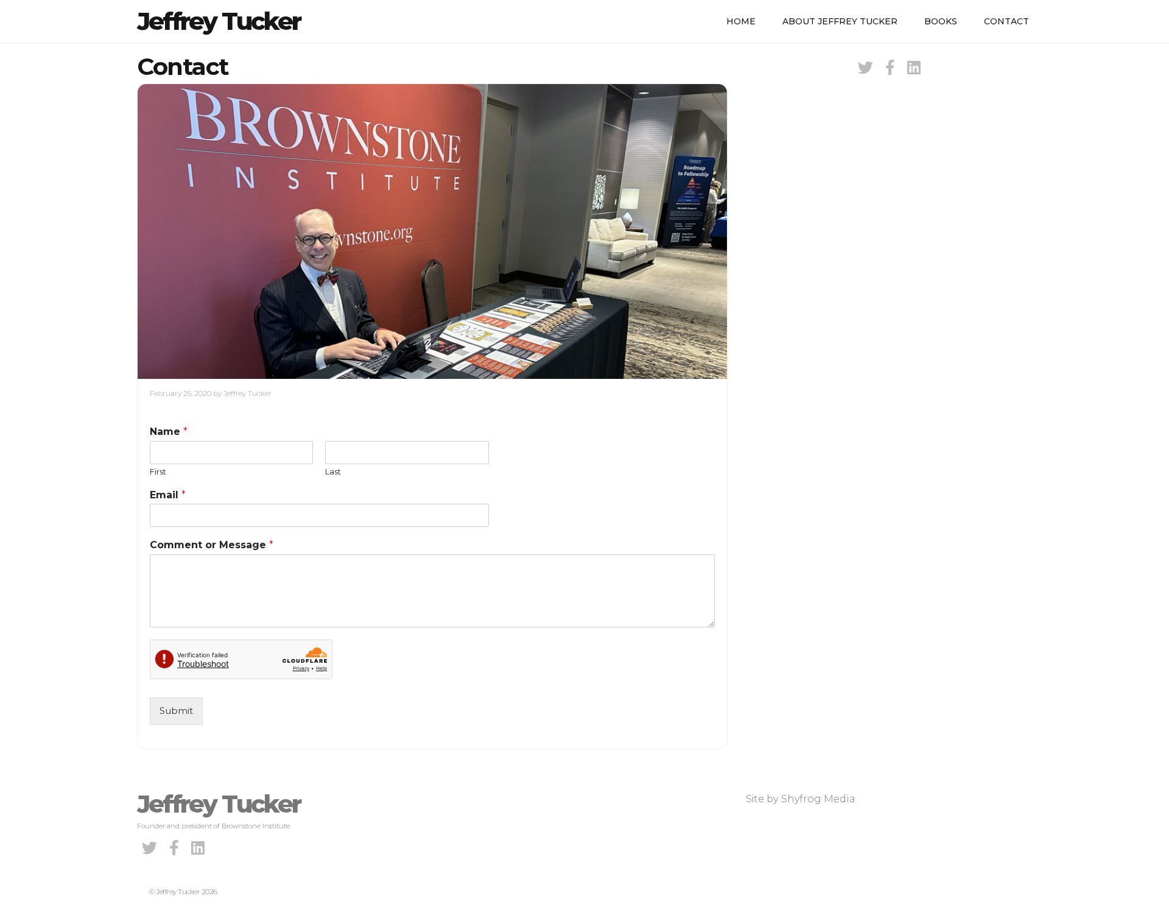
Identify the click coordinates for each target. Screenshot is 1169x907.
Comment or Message (211, 545)
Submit (176, 710)
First (158, 471)
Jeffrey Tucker (218, 21)
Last (333, 471)
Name (169, 431)
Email (168, 495)
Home (741, 21)
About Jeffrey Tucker (839, 21)
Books (940, 21)
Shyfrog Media (818, 799)
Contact (1006, 21)
